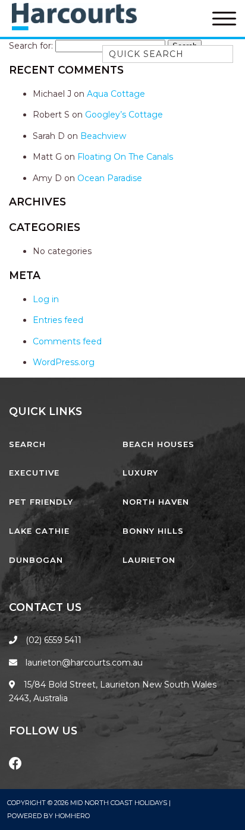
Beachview (103, 136)
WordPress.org (64, 362)
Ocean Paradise (109, 178)
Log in (46, 299)
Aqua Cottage (116, 93)
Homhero (72, 816)
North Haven (155, 501)
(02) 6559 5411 (53, 640)
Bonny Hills (153, 531)
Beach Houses (158, 444)
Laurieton (148, 560)
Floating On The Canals (125, 156)
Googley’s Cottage (124, 114)
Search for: (31, 45)
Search (27, 444)
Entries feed (58, 320)
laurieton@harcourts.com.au (83, 662)
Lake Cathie (39, 531)
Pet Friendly (41, 501)
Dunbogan (36, 560)
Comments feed (67, 341)
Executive (34, 472)
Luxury (140, 472)
